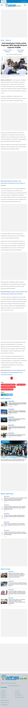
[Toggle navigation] (1, 5)
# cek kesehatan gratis (8, 387)
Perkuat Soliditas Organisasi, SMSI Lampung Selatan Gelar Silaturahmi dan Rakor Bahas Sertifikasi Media (15, 508)
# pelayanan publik (7, 389)
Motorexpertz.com (19, 697)
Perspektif (3, 697)
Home (2, 40)
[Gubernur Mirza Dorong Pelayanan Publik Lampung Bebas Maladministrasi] (4, 419)
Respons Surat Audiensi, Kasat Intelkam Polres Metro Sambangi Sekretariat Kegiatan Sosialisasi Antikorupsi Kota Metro (15, 499)
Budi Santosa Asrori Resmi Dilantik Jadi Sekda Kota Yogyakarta (17, 435)
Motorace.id (17, 692)
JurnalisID (3, 692)
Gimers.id (17, 690)
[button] (25, 5)
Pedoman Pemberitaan (10, 683)
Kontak (2, 683)
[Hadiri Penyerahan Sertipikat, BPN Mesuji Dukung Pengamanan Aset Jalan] (4, 427)
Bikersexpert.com (5, 700)
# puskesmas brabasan (8, 384)
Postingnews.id (4, 704)
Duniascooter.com (5, 702)
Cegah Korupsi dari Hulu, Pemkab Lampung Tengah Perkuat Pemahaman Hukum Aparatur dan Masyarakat (15, 533)
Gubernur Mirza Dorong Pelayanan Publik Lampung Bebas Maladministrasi (17, 419)
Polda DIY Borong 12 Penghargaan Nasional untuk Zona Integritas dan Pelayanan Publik (17, 411)
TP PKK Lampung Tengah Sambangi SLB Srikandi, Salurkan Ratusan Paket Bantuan (14, 516)
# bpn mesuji (21, 384)
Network (4, 1)
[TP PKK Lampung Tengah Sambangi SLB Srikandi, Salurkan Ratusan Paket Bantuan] (4, 584)
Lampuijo (3, 690)
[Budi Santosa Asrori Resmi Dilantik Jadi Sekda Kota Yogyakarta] (4, 435)
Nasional (8, 40)
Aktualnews (3, 695)
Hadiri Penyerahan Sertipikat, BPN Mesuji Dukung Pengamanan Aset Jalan (16, 427)
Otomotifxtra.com (19, 695)
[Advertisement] (14, 23)
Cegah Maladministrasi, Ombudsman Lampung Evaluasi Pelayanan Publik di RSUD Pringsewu (17, 403)
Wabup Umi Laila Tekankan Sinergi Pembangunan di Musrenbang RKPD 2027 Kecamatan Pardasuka (13, 372)
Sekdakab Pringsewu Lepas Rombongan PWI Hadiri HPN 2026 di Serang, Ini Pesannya (13, 183)
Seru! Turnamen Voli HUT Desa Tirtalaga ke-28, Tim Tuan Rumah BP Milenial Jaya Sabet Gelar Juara (13, 460)
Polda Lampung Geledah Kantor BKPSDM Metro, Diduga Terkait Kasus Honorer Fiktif (14, 524)
